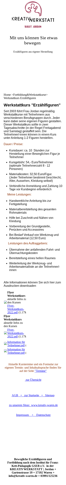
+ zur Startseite (28, 395)
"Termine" (41, 370)
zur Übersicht (33, 379)
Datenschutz (43, 415)
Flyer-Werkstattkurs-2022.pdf (15, 309)
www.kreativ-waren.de (33, 405)
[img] (33, 14)
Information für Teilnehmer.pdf (16, 343)
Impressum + (26, 415)
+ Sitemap (46, 395)
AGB (15, 395)
